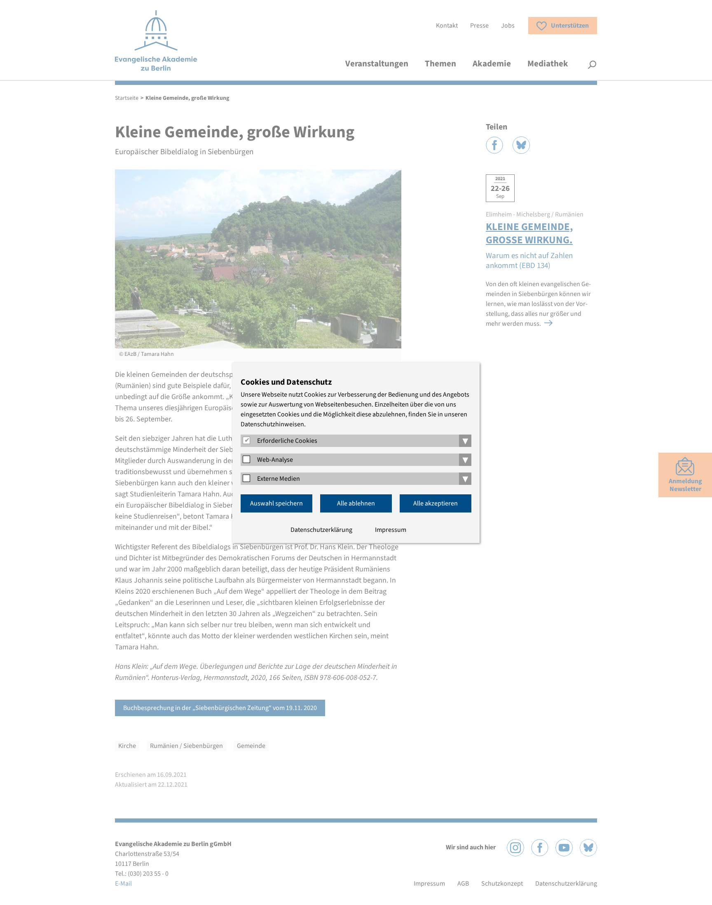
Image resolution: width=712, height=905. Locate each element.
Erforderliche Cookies (287, 440)
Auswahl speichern (276, 503)
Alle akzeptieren (435, 503)
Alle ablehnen (356, 503)
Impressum (390, 529)
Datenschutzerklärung (321, 529)
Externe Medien (278, 478)
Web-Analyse (275, 459)
